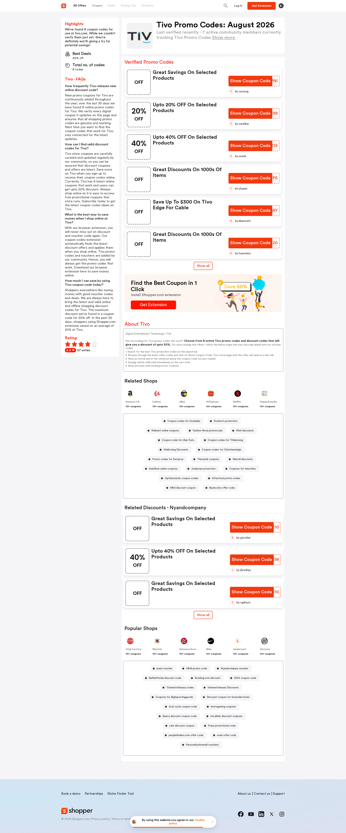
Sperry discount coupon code (180, 716)
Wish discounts (245, 430)
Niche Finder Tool (120, 793)
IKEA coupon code (245, 678)
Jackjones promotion (203, 469)
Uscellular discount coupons (226, 716)
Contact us (262, 793)
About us (244, 793)
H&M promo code (196, 668)
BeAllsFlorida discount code (165, 678)
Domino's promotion (225, 421)
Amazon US (132, 402)
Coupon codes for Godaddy (183, 421)
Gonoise (265, 649)
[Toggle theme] (281, 5)
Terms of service (122, 819)
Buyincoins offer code (222, 488)
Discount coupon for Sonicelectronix (228, 697)
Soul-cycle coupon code (183, 706)
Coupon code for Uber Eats (178, 440)
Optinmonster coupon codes (181, 478)
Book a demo (70, 793)
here (83, 271)
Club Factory (133, 649)
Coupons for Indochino (242, 469)
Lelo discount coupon (181, 725)
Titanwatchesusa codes (180, 687)
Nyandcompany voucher (234, 668)
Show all (203, 265)
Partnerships (94, 793)
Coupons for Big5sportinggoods (174, 697)
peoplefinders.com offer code (186, 735)
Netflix (237, 402)
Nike (209, 649)
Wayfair (157, 649)
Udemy (156, 402)
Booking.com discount (207, 678)
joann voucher (164, 668)
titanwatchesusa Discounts (223, 687)
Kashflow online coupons (163, 469)
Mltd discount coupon (183, 488)
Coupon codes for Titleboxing (225, 440)
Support (279, 793)
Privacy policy (100, 819)
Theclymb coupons (208, 459)
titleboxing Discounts (175, 449)
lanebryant (239, 649)
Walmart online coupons (165, 430)
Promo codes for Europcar (167, 459)
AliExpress (212, 402)
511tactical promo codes (226, 478)
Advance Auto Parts (191, 649)
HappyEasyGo (268, 402)
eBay (182, 402)
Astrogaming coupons (223, 706)
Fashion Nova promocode (207, 430)
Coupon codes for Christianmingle (221, 449)
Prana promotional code (222, 725)
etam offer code (226, 735)
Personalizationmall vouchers (202, 745)
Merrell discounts (243, 459)
